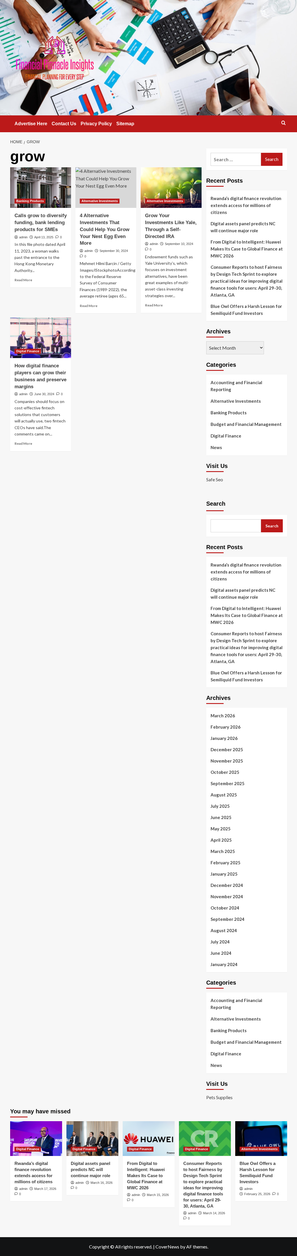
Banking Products (30, 201)
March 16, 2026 (101, 1182)
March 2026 (223, 715)
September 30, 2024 (113, 251)
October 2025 (225, 772)
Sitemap (125, 123)
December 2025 (227, 749)
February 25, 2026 (257, 1194)
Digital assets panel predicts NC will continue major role (243, 227)
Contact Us (64, 123)
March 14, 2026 (214, 1213)
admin (23, 237)
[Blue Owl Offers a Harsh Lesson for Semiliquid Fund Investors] (261, 1138)
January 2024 (224, 964)
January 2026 (224, 738)
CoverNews (167, 1246)
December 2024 (227, 885)
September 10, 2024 (179, 244)
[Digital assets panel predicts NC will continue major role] (92, 1138)
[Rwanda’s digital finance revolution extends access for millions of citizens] (36, 1138)
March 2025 (223, 851)
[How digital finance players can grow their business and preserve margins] (40, 337)
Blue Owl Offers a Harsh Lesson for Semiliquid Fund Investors (246, 310)
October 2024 (225, 907)
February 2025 (225, 862)
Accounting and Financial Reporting (236, 386)
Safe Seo (214, 479)
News (216, 447)
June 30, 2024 (44, 394)
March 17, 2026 (45, 1188)
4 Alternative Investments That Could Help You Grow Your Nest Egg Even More (104, 229)
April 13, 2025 (43, 237)
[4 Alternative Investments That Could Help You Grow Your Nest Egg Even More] (105, 187)
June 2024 (221, 953)
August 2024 (224, 930)
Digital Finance (27, 351)
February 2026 (225, 726)
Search (215, 503)
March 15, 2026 (158, 1195)
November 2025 (227, 760)
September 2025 (228, 783)
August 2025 (224, 794)
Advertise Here (31, 123)
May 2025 (221, 828)
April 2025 (221, 840)
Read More (23, 280)
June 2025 (221, 817)
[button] (283, 123)
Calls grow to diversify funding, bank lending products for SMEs (41, 222)
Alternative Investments (100, 201)
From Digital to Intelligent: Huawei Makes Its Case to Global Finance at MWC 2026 (247, 248)
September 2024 (228, 919)
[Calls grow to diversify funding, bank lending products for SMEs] (40, 187)
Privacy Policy (96, 123)
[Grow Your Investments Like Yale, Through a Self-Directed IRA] (171, 187)
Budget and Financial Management (246, 424)
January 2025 (224, 873)
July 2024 (220, 941)
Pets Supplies (219, 1097)
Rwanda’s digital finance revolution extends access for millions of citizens (246, 205)
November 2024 (227, 896)
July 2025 (220, 806)
